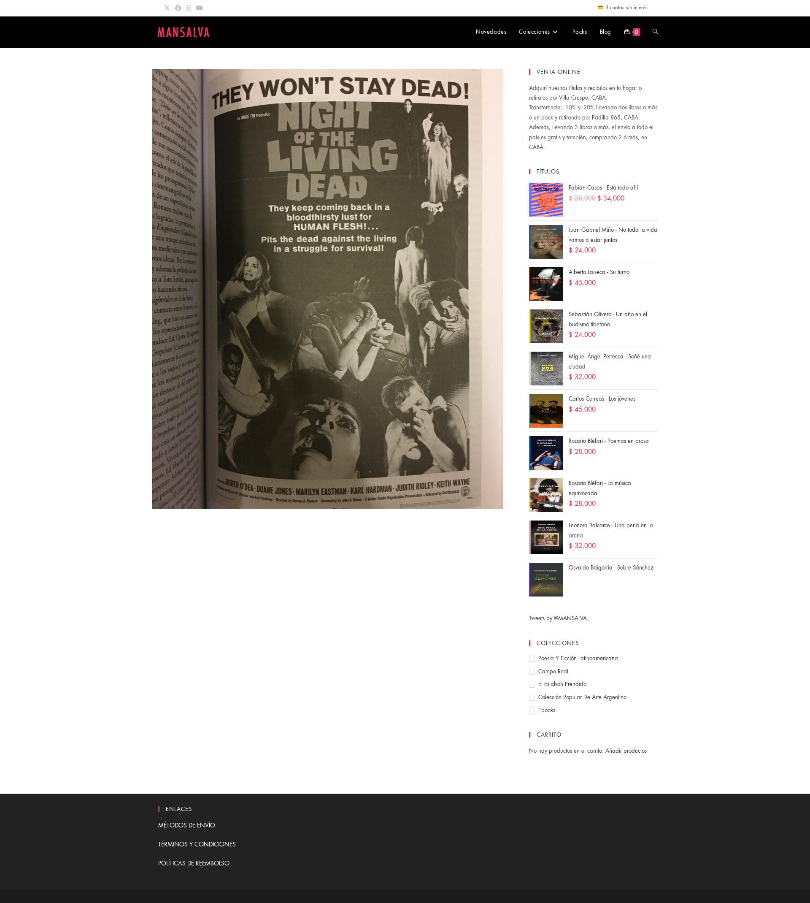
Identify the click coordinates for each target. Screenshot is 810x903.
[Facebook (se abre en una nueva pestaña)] (178, 8)
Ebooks (546, 710)
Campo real (553, 671)
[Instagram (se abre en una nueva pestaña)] (189, 8)
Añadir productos (626, 751)
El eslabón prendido (562, 684)
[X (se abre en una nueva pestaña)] (168, 8)
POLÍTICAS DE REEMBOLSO (194, 863)
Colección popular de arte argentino (582, 697)
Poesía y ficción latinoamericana (578, 658)
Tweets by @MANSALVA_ (559, 618)
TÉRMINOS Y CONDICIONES (197, 844)
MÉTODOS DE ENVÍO (186, 825)
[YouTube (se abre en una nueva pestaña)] (199, 8)
